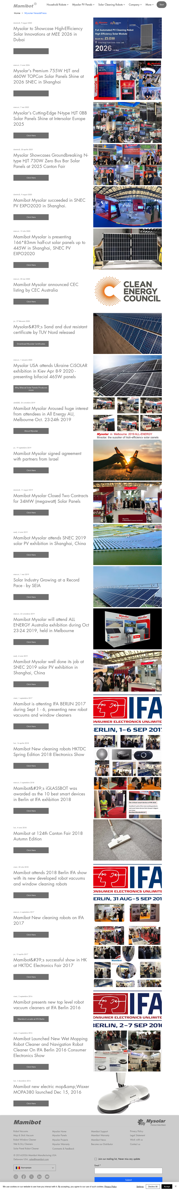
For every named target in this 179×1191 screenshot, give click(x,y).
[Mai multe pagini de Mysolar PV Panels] (93, 4)
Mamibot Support (99, 1131)
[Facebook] (23, 1176)
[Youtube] (47, 1176)
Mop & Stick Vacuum (23, 1135)
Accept (167, 1186)
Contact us (135, 1144)
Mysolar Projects (60, 1139)
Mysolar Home (59, 1131)
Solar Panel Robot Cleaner (26, 1148)
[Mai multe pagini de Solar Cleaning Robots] (124, 4)
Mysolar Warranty (61, 1144)
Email (98, 1165)
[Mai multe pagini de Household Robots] (67, 4)
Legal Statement (137, 1135)
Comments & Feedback (63, 1148)
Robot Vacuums (20, 1131)
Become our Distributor (102, 1144)
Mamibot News (98, 1139)
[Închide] (175, 1186)
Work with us (136, 1139)
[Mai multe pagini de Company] (141, 4)
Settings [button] (140, 1186)
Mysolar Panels (59, 1135)
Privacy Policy (136, 1131)
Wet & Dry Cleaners (23, 1144)
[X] (31, 1176)
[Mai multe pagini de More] (153, 4)
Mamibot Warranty (100, 1135)
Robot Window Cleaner (24, 1139)
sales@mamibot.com (39, 1159)
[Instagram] (16, 1176)
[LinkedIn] (39, 1176)
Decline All (152, 1186)
